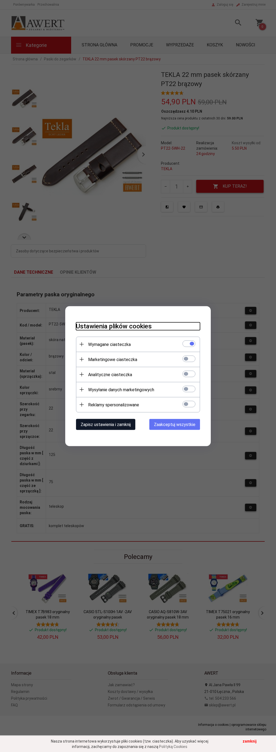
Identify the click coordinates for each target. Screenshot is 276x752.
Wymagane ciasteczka (109, 344)
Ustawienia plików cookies (114, 326)
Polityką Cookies (173, 746)
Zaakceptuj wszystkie (174, 424)
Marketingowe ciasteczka (112, 359)
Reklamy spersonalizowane (113, 404)
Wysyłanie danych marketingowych (121, 389)
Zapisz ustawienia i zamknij (106, 424)
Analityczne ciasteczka (110, 374)
